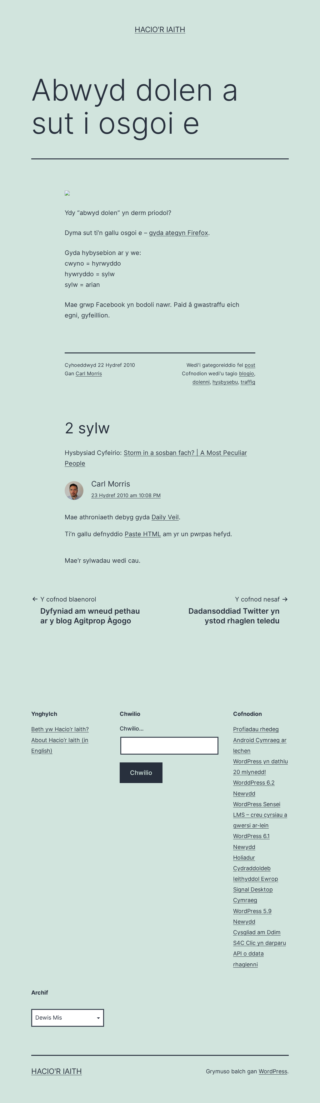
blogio (246, 373)
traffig (248, 382)
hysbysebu (225, 382)
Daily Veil (165, 517)
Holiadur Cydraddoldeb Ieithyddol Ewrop (255, 868)
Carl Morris (89, 373)
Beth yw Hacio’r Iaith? (60, 729)
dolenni (201, 382)
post (250, 365)
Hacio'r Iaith (160, 29)
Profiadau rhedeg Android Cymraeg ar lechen (260, 740)
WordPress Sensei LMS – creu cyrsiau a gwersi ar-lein (260, 815)
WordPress (273, 1071)
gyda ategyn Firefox (178, 233)
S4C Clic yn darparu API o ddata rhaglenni (259, 953)
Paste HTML (143, 534)
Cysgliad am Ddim (257, 932)
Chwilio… (132, 728)
